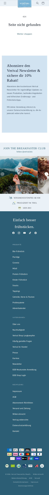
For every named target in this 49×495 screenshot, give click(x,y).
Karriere (16, 358)
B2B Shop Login (19, 375)
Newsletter (17, 364)
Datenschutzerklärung (22, 425)
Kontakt (16, 431)
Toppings (16, 291)
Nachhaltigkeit (19, 330)
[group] (19, 175)
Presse (15, 353)
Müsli (15, 268)
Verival (13, 474)
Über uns (16, 324)
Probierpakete (18, 302)
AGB (14, 397)
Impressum (17, 391)
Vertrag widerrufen (20, 420)
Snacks (15, 285)
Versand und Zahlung (21, 408)
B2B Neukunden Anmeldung (24, 370)
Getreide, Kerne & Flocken (24, 297)
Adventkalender (19, 308)
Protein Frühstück (20, 274)
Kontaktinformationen (20, 482)
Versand (37, 478)
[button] (5, 3)
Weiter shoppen (24, 34)
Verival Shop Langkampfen (24, 335)
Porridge (16, 257)
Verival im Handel (20, 347)
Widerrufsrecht (19, 414)
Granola (16, 263)
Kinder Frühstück (20, 280)
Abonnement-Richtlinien (23, 403)
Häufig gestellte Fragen (22, 341)
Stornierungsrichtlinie (25, 486)
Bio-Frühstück (18, 251)
